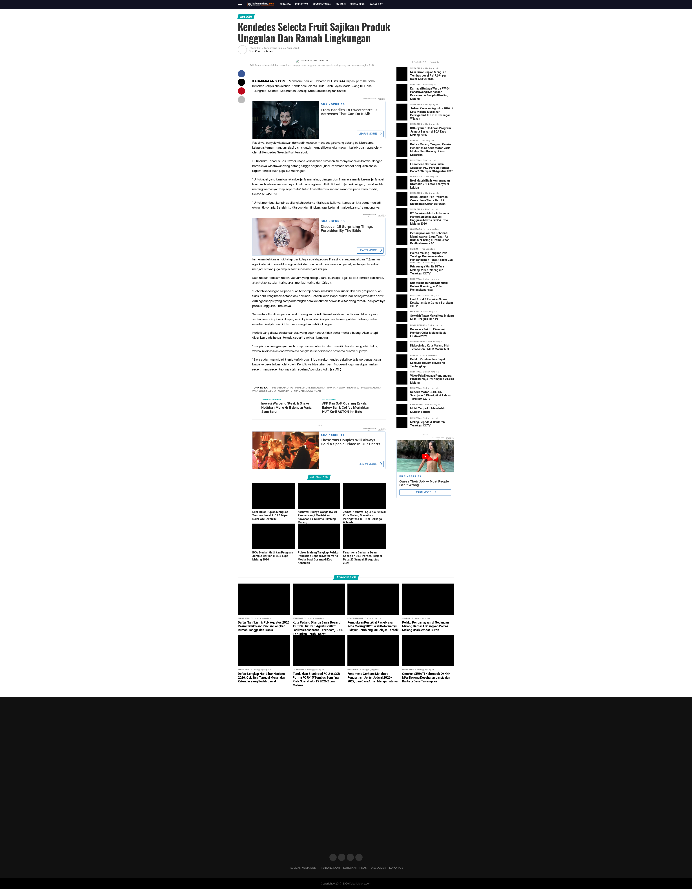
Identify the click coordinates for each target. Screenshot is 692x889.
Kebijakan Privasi (355, 868)
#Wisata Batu (336, 388)
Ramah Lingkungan (308, 391)
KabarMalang (372, 388)
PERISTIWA (301, 4)
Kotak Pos (396, 868)
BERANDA (285, 4)
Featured (353, 388)
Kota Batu (285, 391)
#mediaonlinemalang (311, 388)
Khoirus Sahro (264, 51)
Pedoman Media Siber (303, 868)
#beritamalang (283, 388)
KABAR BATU (377, 4)
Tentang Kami (330, 868)
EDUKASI (341, 4)
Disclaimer (378, 868)
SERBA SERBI (357, 4)
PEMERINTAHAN (322, 4)
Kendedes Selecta (265, 391)
